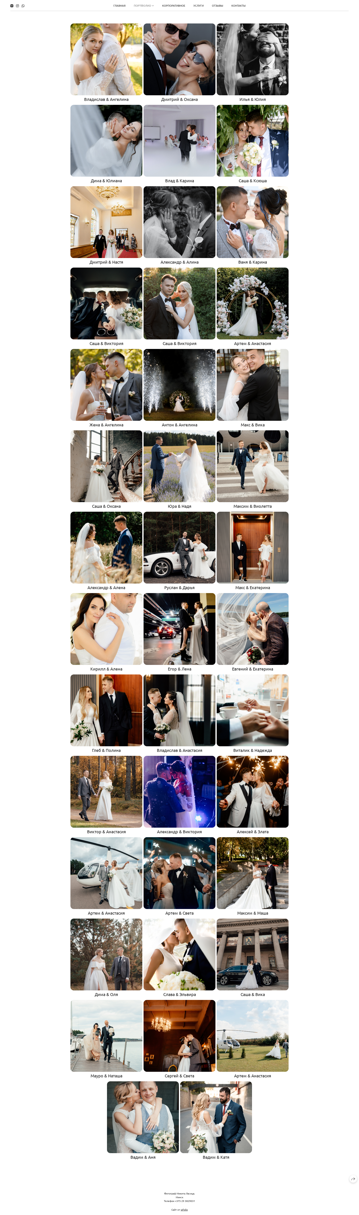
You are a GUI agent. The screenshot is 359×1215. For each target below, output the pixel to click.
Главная (119, 5)
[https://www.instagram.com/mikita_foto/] (17, 6)
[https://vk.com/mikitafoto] (11, 6)
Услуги (198, 5)
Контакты (238, 5)
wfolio (184, 1209)
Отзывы (217, 5)
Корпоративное (173, 5)
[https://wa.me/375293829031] (23, 6)
